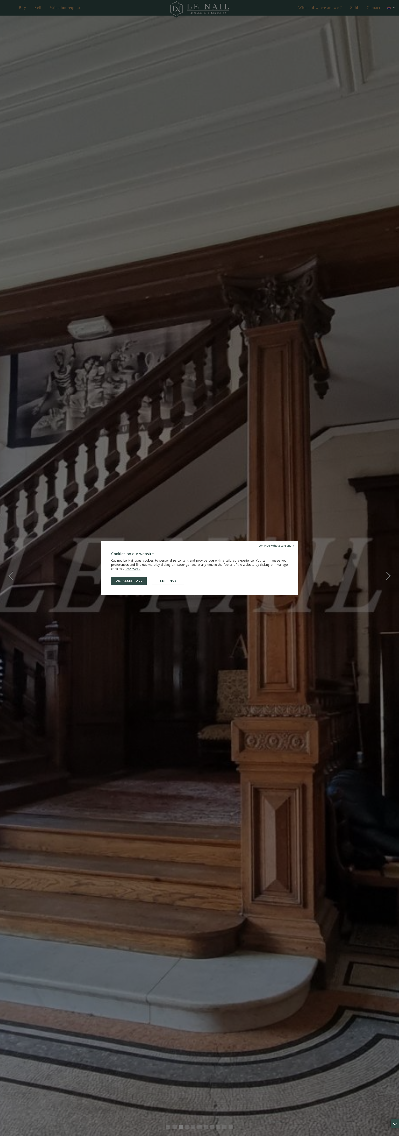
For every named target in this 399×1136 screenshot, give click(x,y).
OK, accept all (129, 581)
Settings (168, 581)
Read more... (132, 569)
